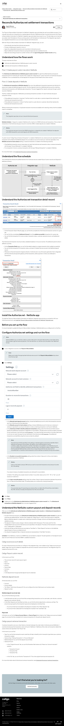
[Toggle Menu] (60, 3)
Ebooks (18, 703)
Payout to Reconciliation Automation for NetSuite (35, 8)
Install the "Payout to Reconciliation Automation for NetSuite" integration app (34, 320)
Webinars (19, 705)
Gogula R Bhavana (10, 26)
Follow (58, 27)
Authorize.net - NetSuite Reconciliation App (14, 10)
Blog (18, 701)
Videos (18, 715)
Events (18, 707)
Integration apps (17, 8)
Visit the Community (32, 686)
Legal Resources (5, 723)
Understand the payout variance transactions (26, 151)
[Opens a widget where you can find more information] (58, 723)
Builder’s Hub (19, 709)
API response (29, 432)
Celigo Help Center (7, 8)
